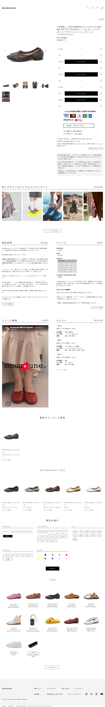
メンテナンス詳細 (97, 307)
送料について (38, 688)
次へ (45, 50)
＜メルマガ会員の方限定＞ (80, 111)
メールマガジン (78, 688)
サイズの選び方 (8, 304)
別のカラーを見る (79, 125)
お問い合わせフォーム (95, 148)
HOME (4, 706)
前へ (4, 50)
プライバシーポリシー (74, 694)
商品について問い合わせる (74, 131)
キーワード (6, 531)
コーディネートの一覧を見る (52, 231)
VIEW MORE (51, 667)
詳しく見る (78, 133)
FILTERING (52, 568)
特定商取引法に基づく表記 (55, 694)
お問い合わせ (65, 688)
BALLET (11, 706)
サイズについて (51, 688)
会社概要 (36, 694)
